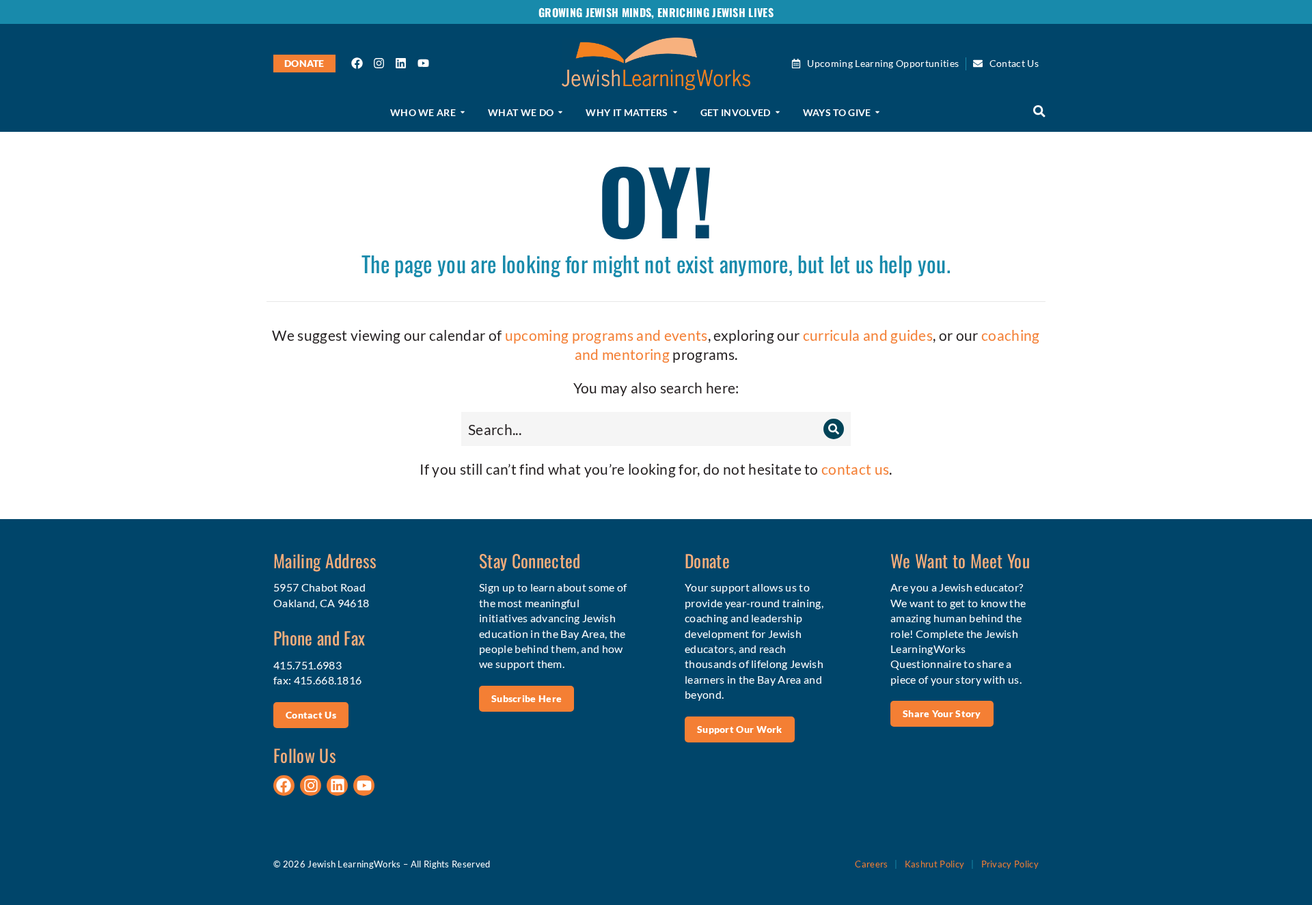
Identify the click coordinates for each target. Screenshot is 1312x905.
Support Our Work (739, 729)
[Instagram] (379, 63)
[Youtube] (423, 63)
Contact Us (311, 715)
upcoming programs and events (606, 335)
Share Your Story (942, 713)
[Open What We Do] (560, 112)
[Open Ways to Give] (877, 112)
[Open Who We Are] (462, 112)
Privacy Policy (1010, 864)
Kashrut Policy (934, 864)
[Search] (833, 429)
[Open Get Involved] (777, 112)
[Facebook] (357, 63)
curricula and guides (868, 335)
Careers (871, 864)
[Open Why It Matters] (675, 112)
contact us (855, 468)
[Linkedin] (401, 63)
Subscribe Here (526, 698)
